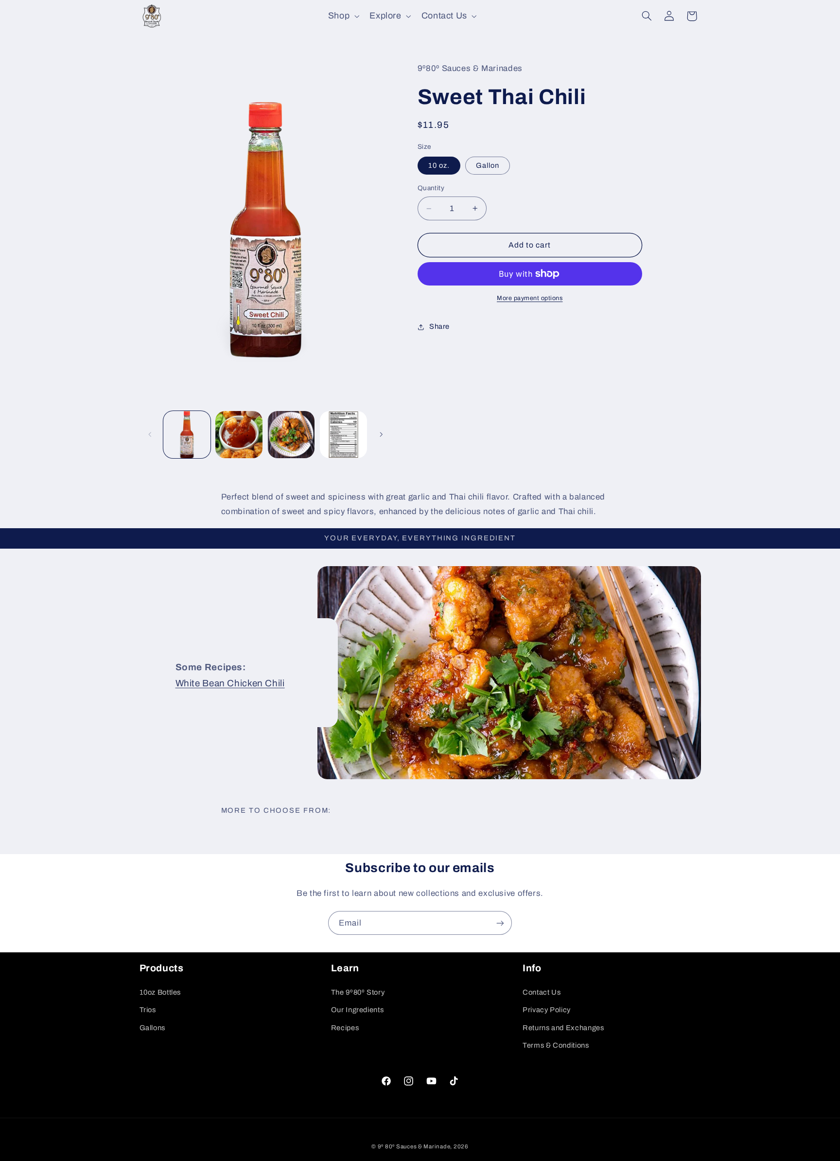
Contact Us (541, 992)
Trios (148, 1010)
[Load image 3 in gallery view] (291, 434)
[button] (342, 16)
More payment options (530, 298)
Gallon (487, 165)
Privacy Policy (547, 1010)
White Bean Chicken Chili (229, 683)
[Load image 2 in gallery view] (238, 434)
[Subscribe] (500, 923)
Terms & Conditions (556, 1045)
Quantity (431, 188)
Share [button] (439, 326)
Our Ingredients (357, 1010)
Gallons (152, 1028)
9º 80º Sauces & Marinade (414, 1146)
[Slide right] (381, 434)
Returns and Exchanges (563, 1028)
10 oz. (439, 165)
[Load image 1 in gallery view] (186, 434)
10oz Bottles (160, 992)
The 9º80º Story (358, 992)
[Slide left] (150, 434)
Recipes (345, 1028)
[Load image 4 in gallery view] (343, 434)
